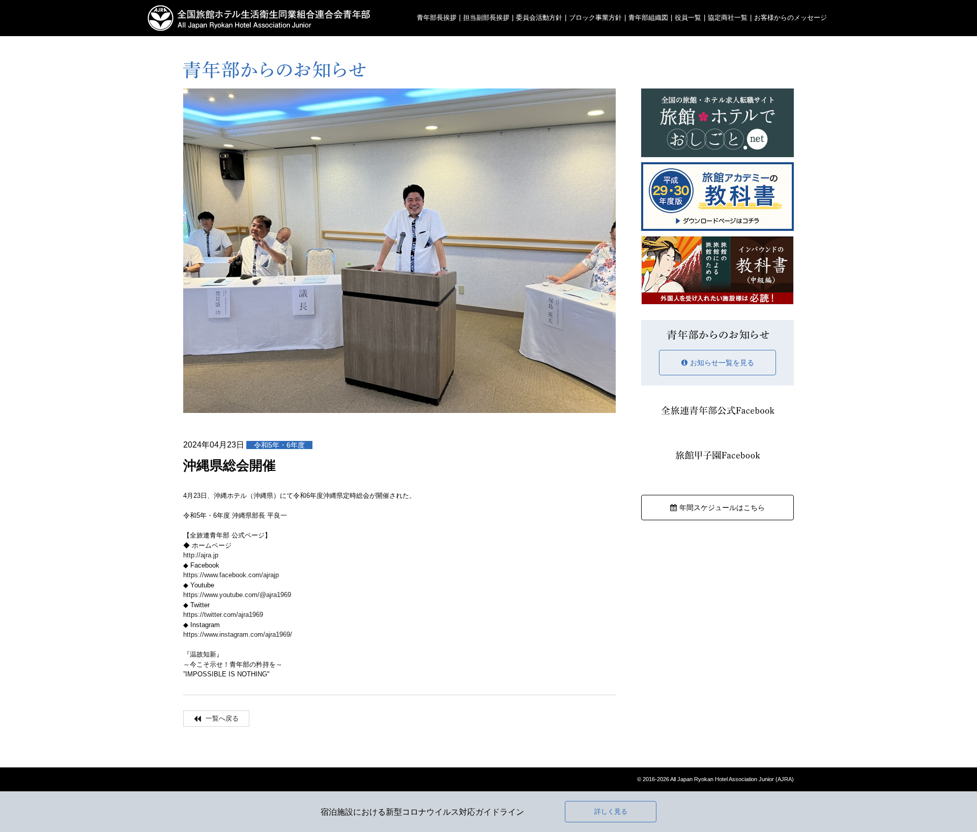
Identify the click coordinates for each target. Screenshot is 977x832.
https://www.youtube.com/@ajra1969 (237, 595)
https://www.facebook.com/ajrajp (231, 575)
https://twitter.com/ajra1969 (223, 614)
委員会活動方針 (539, 17)
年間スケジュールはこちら (722, 507)
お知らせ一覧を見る (722, 363)
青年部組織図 (648, 17)
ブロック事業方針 (595, 17)
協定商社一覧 (728, 17)
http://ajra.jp (200, 555)
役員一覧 (688, 17)
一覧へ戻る (221, 718)
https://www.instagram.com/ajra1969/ (237, 634)
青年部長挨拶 (436, 17)
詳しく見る (610, 811)
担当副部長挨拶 (486, 17)
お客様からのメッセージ (790, 17)
